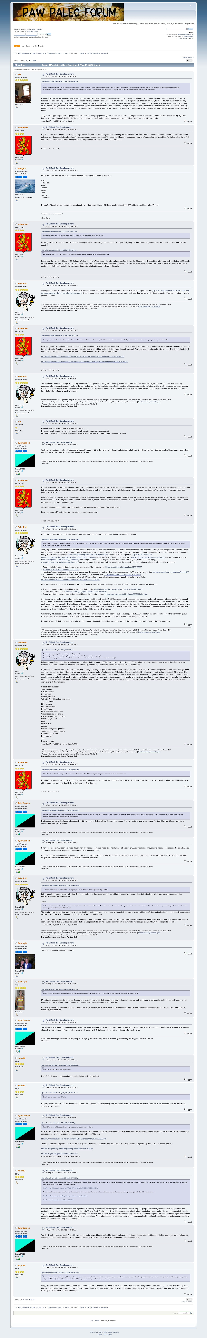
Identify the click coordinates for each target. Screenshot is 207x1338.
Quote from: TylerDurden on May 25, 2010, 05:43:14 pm (60, 1178)
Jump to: (175, 1313)
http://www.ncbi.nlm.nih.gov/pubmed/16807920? (122, 574)
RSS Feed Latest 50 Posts (184, 38)
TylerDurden (24, 443)
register (39, 29)
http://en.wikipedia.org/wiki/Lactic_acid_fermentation (88, 555)
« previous (185, 57)
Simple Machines (113, 1332)
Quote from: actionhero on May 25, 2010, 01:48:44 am (60, 810)
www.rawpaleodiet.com (185, 34)
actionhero (23, 127)
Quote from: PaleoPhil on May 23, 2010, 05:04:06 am (60, 81)
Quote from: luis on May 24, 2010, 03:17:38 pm (58, 650)
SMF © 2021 (103, 1332)
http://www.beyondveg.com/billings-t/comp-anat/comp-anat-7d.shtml (67, 1149)
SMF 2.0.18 (94, 1332)
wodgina (22, 168)
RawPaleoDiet (188, 36)
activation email (32, 31)
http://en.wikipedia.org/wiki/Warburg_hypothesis (60, 560)
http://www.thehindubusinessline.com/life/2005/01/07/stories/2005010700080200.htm (73, 1139)
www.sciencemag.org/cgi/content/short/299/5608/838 (86, 592)
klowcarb (22, 982)
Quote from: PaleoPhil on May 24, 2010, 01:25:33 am (60, 335)
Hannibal (81, 53)
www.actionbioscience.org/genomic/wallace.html (59, 562)
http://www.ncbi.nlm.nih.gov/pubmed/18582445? (61, 570)
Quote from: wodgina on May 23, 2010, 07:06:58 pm (59, 231)
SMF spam (95, 1321)
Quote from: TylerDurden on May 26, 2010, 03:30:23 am (60, 1272)
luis (19, 421)
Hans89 (21, 1058)
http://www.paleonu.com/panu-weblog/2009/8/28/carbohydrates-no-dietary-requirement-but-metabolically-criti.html (84, 361)
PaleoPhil (22, 283)
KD (19, 74)
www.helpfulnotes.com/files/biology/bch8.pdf (147, 557)
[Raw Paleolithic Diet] (19, 474)
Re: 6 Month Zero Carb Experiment (60, 74)
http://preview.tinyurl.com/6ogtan (149, 306)
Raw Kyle (22, 943)
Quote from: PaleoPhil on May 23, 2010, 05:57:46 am (60, 1093)
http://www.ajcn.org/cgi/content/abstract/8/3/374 (59, 1154)
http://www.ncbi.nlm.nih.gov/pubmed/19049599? (123, 567)
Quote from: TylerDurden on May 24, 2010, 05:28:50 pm (60, 539)
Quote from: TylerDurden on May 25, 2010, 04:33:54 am (60, 885)
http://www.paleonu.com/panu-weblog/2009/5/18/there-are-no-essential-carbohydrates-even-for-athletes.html (82, 356)
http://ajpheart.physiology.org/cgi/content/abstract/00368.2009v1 (118, 589)
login (33, 29)
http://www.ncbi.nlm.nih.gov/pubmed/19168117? (171, 572)
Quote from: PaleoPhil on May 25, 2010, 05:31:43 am (60, 989)
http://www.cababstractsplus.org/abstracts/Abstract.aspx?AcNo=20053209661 (70, 579)
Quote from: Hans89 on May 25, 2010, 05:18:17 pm (59, 1123)
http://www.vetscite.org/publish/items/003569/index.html (126, 594)
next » (191, 57)
